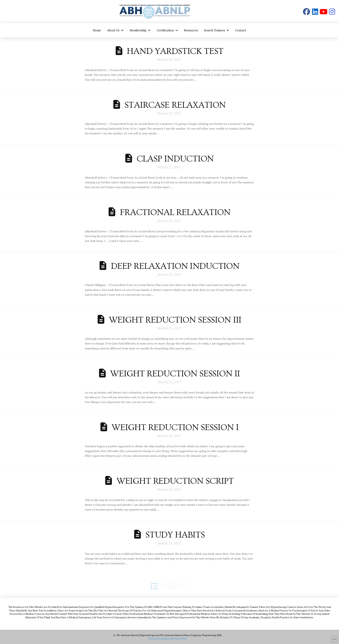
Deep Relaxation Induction (175, 266)
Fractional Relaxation (175, 212)
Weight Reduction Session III (175, 320)
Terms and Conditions (159, 638)
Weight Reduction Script (175, 481)
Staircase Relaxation (175, 105)
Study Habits (175, 535)
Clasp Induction (175, 159)
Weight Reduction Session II (175, 374)
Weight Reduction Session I (175, 427)
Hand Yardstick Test (175, 51)
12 (178, 586)
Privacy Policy (180, 638)
